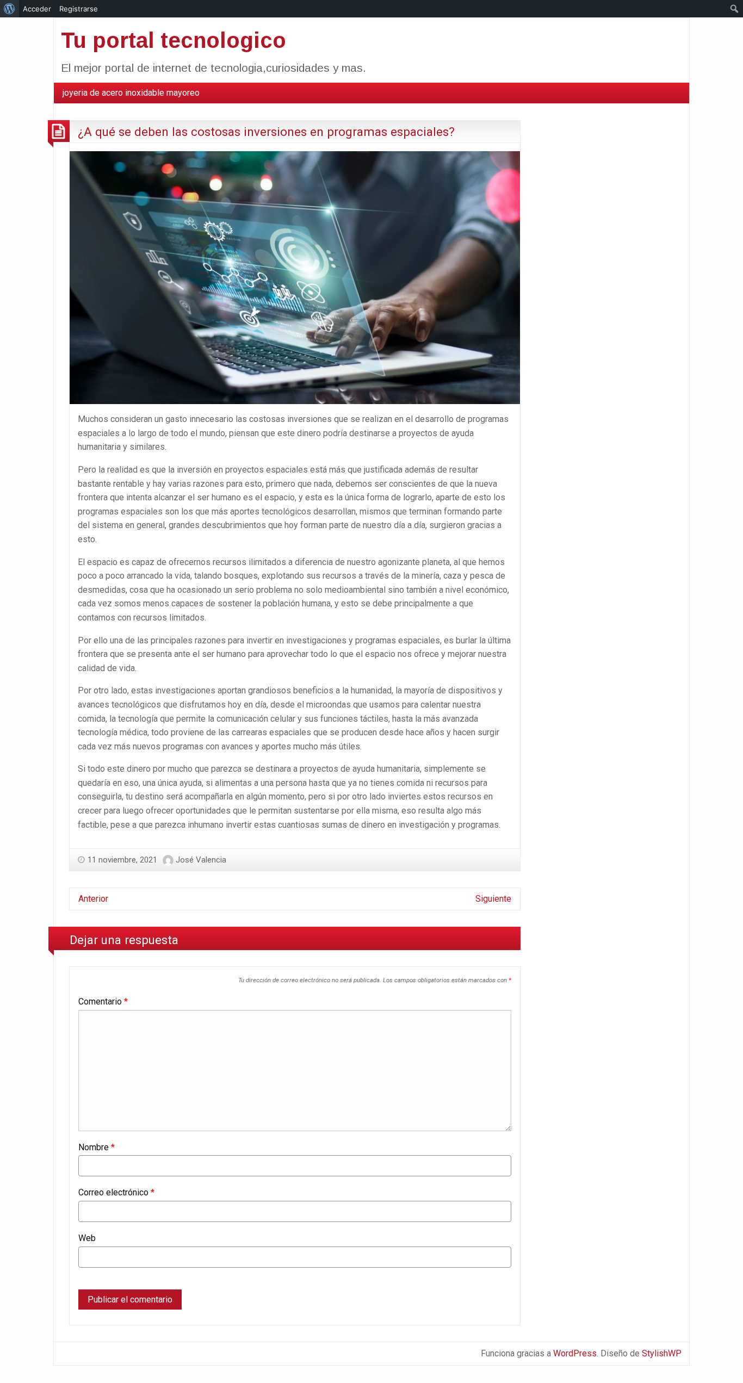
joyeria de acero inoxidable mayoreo (131, 93)
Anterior (93, 899)
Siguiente (493, 899)
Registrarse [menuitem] (78, 8)
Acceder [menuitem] (37, 8)
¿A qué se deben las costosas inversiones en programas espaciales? (266, 132)
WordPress (575, 1353)
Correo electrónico (116, 1192)
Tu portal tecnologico (173, 40)
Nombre (96, 1147)
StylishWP (662, 1353)
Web (87, 1238)
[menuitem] (131, 93)
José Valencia (201, 860)
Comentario (103, 1001)
